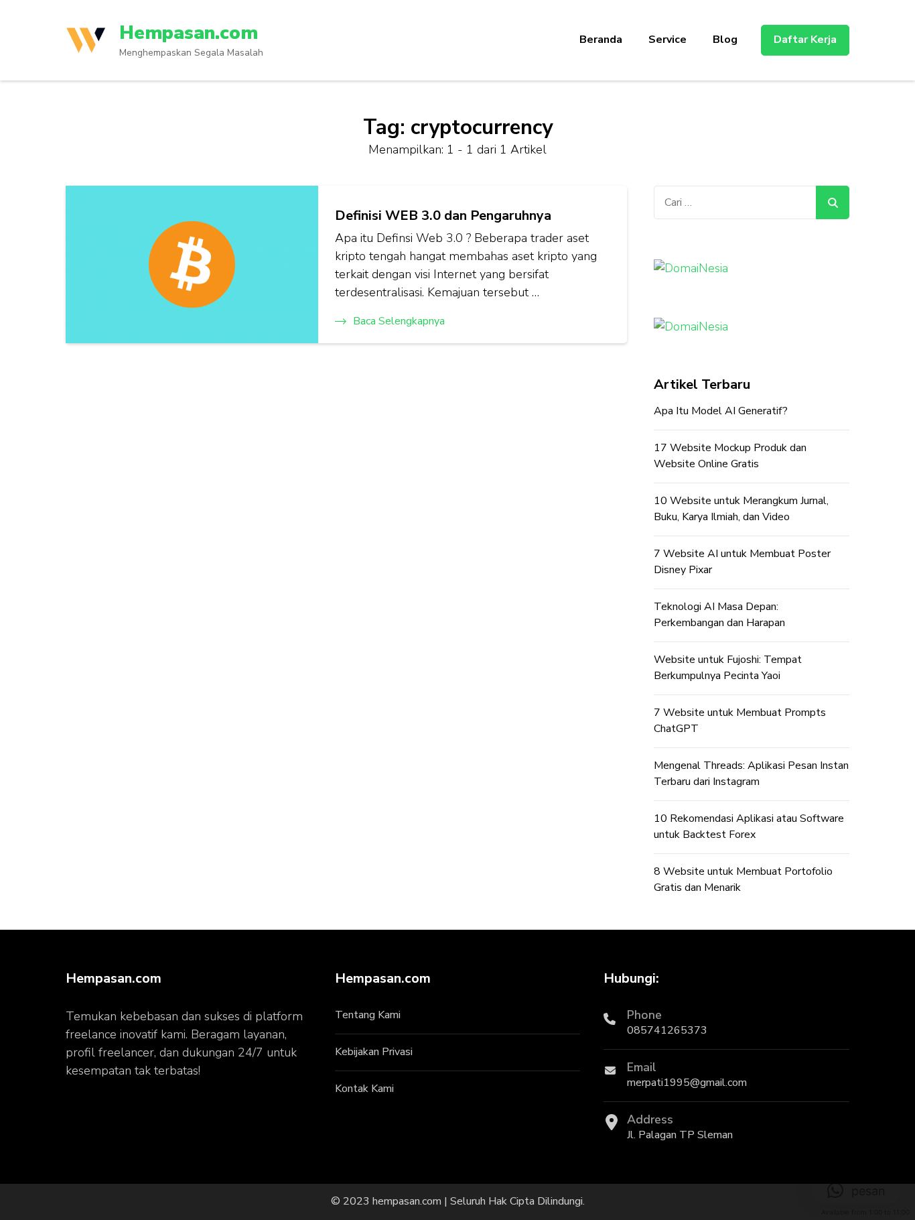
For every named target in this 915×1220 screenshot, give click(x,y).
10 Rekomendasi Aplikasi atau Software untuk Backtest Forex (749, 826)
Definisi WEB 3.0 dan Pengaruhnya (443, 215)
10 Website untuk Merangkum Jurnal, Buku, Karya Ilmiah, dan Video (741, 508)
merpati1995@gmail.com (687, 1082)
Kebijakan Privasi (374, 1051)
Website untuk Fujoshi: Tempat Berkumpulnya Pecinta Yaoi (728, 667)
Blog (725, 39)
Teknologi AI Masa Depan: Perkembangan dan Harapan (719, 614)
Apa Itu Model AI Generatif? (721, 411)
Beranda (600, 39)
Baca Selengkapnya (399, 321)
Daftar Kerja (805, 39)
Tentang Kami (368, 1015)
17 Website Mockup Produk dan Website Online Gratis (730, 455)
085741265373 (667, 1030)
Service (667, 39)
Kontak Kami (364, 1088)
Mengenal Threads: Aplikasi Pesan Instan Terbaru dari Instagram (751, 773)
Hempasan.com (188, 33)
